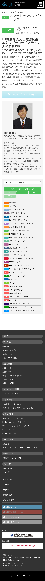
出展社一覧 (6, 368)
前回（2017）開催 (9, 358)
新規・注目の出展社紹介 (12, 376)
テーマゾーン (7, 379)
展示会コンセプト (9, 350)
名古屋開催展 (8, 500)
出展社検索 (6, 372)
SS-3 (35, 193)
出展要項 (6, 444)
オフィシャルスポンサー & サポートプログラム (20, 448)
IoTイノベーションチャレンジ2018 (16, 426)
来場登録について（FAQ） (12, 458)
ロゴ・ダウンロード (10, 472)
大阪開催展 (7, 495)
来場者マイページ (13, 507)
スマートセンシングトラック (22, 189)
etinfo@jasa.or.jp (12, 560)
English (6, 490)
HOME (5, 336)
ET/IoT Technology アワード (13, 422)
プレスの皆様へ (8, 468)
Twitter (6, 484)
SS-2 (22, 193)
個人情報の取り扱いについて (14, 563)
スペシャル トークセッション (14, 418)
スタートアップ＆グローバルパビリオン (18, 408)
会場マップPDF (8, 383)
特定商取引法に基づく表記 (14, 566)
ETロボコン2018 (9, 430)
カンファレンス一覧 (15, 182)
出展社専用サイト (13, 522)
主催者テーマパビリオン (12, 404)
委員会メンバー (8, 354)
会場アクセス (8, 479)
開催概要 (6, 347)
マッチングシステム (13, 517)
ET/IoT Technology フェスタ (13, 433)
